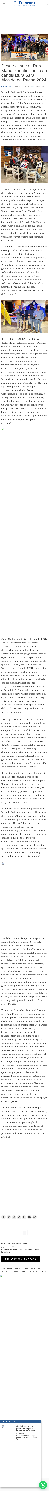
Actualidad (7, 86)
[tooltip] (3, 1217)
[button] (43, 1485)
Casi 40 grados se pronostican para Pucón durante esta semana (25, 1429)
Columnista (39, 86)
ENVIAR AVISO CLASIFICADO (20, 1259)
